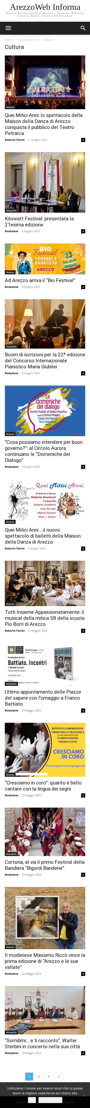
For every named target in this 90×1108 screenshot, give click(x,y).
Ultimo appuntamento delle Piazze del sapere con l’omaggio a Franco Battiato (43, 698)
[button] (83, 28)
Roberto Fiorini (14, 140)
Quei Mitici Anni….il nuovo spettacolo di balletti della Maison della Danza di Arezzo (43, 536)
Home (9, 40)
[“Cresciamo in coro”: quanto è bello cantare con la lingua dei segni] (45, 750)
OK (32, 1100)
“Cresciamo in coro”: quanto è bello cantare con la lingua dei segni (43, 786)
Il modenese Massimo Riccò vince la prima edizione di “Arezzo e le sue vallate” (45, 961)
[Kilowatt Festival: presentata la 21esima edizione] (45, 182)
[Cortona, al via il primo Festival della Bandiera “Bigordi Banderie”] (45, 832)
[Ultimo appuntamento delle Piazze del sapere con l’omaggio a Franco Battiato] (45, 664)
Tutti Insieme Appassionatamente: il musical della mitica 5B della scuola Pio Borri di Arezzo (44, 618)
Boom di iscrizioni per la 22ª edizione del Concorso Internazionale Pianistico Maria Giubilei (45, 361)
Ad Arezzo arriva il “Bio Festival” (40, 280)
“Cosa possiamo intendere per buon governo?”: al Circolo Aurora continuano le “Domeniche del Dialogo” (44, 451)
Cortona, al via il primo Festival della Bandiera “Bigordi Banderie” (44, 865)
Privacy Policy (50, 1100)
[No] (84, 1095)
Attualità (11, 210)
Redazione (11, 231)
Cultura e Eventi (28, 40)
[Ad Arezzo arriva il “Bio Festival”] (45, 258)
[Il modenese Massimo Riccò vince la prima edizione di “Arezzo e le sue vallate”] (45, 918)
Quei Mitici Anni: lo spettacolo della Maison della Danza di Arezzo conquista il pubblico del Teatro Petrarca (44, 124)
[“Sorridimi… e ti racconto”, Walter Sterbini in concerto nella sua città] (45, 1010)
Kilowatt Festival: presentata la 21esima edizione (39, 222)
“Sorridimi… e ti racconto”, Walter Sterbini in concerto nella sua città (42, 1043)
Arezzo (10, 107)
